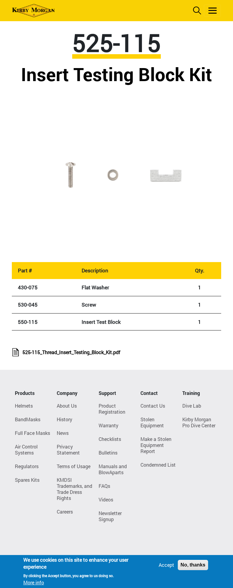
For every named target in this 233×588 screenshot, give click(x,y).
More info (33, 582)
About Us (67, 405)
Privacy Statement (68, 449)
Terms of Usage (73, 466)
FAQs (104, 486)
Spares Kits (27, 480)
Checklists (110, 439)
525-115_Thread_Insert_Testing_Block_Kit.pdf (71, 352)
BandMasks (27, 419)
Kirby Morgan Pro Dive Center (198, 422)
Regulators (27, 466)
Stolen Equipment (152, 422)
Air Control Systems (26, 449)
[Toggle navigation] (212, 11)
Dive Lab (191, 405)
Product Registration (112, 408)
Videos (106, 499)
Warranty (108, 425)
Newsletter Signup (110, 516)
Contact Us (152, 405)
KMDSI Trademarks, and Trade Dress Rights (74, 489)
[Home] (33, 10)
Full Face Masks (32, 433)
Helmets (24, 405)
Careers (65, 511)
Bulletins (108, 452)
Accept (166, 565)
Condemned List (158, 465)
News (63, 433)
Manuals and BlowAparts (113, 469)
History (64, 419)
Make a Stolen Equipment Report (155, 445)
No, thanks (193, 564)
